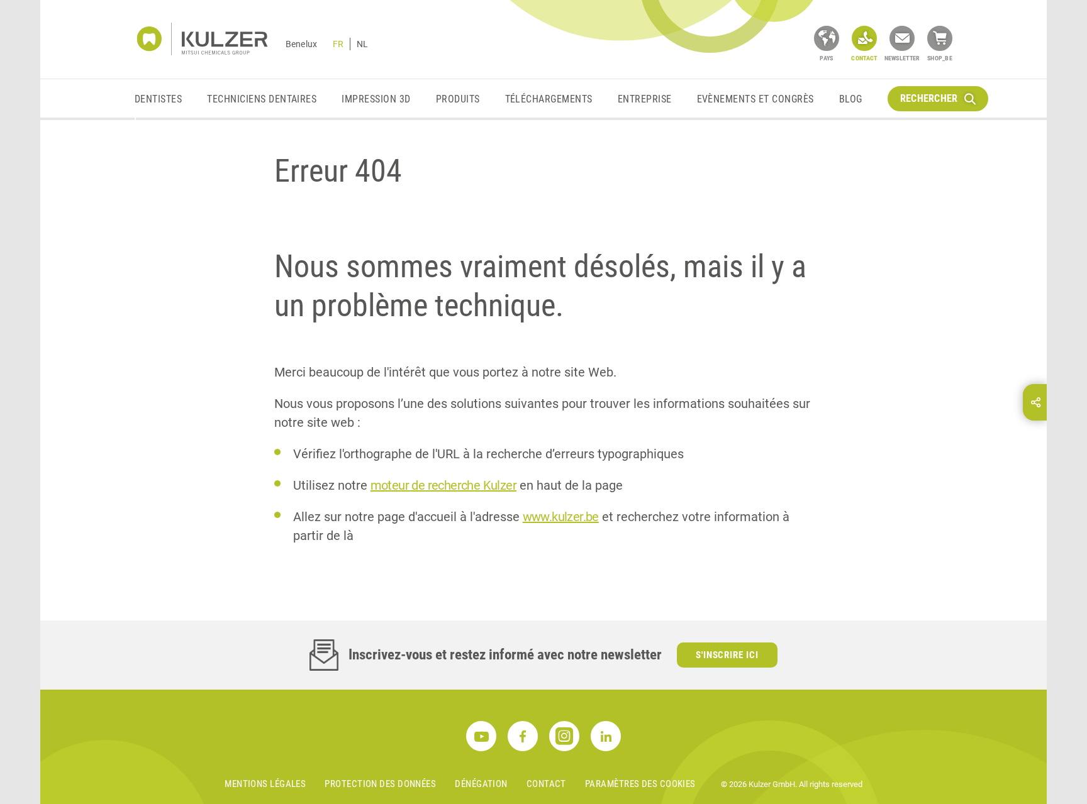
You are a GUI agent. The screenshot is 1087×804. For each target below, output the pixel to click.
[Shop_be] (939, 38)
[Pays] (826, 38)
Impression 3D (376, 99)
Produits (458, 99)
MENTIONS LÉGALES (265, 784)
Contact (546, 784)
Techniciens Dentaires (261, 99)
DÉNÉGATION (481, 784)
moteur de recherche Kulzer (443, 485)
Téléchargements (549, 99)
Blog (850, 99)
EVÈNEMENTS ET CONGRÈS (755, 99)
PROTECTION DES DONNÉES (380, 784)
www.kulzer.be (561, 516)
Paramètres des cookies (640, 784)
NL (362, 44)
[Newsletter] (902, 38)
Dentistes (158, 99)
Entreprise (645, 99)
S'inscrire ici (727, 655)
